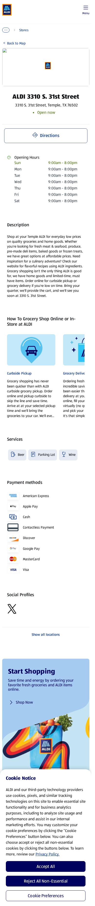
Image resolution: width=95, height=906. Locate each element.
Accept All (46, 866)
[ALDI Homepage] (7, 10)
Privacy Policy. (47, 854)
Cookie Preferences (46, 896)
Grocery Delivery (75, 373)
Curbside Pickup (19, 373)
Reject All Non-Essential (45, 881)
